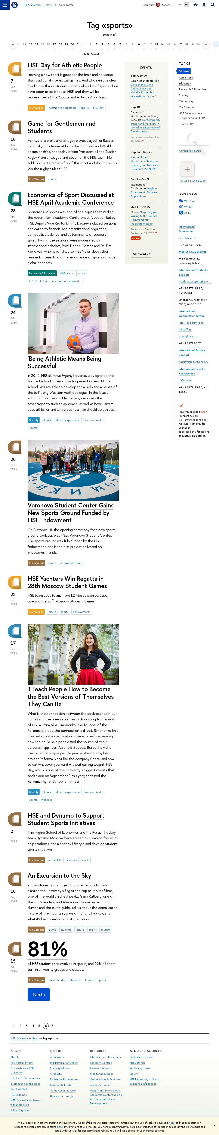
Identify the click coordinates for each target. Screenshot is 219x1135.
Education (185, 83)
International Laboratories (105, 1057)
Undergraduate (59, 1068)
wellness (46, 799)
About (16, 1051)
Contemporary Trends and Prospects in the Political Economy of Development (145, 125)
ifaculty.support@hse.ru (193, 362)
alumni (47, 420)
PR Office (185, 329)
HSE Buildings (18, 1095)
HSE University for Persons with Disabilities (25, 1102)
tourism (105, 929)
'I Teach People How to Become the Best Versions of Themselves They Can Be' (71, 696)
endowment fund (70, 563)
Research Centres (101, 1062)
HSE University (19, 1038)
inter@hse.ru (187, 238)
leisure (52, 612)
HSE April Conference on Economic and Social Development (56, 281)
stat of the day (57, 980)
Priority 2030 (187, 124)
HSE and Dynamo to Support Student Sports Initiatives (66, 819)
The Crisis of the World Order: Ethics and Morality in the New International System (145, 88)
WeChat (189, 201)
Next (38, 994)
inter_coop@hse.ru (191, 323)
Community (186, 101)
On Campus (186, 107)
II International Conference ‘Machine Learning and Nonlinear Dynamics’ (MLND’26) (145, 163)
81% (48, 949)
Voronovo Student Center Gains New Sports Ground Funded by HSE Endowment (71, 512)
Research (98, 1051)
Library (134, 1074)
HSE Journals (137, 1062)
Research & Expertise (192, 89)
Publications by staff (141, 1057)
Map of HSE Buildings (192, 252)
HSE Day (98, 108)
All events (140, 254)
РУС (181, 4)
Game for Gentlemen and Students (62, 127)
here (172, 1122)
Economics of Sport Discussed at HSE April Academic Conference (71, 199)
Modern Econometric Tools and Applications (144, 192)
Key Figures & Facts (21, 1062)
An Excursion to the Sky (59, 875)
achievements (81, 612)
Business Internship (61, 1096)
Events (146, 68)
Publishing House (140, 1068)
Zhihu (187, 213)
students (72, 860)
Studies (56, 1051)
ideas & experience (67, 420)
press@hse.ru (187, 336)
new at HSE (55, 860)
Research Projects (100, 1068)
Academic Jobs (99, 1085)
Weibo (188, 207)
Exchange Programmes (64, 1079)
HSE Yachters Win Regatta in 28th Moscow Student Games (67, 582)
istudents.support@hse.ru (195, 281)
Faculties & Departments (25, 1078)
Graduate (56, 1074)
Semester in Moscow (63, 1090)
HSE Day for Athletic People (65, 65)
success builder (94, 420)
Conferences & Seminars (105, 1079)
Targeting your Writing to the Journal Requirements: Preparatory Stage (144, 218)
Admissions (186, 77)
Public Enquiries (19, 1110)
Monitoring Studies (101, 1074)
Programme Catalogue (64, 1062)
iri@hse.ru (185, 380)
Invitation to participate (62, 108)
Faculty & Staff (18, 1089)
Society (183, 95)
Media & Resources (146, 1051)
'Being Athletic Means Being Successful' (64, 362)
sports (85, 108)
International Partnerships (25, 1083)
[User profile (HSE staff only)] (204, 5)
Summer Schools (60, 1085)
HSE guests (66, 273)
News (35, 1038)
